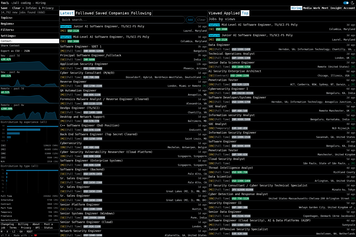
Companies (119, 13)
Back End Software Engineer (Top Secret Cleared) (99, 134)
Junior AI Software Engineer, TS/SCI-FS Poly (102, 26)
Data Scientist (220, 176)
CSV (17, 51)
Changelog (7, 224)
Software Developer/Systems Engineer (237, 97)
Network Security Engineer (80, 230)
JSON (27, 51)
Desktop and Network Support (82, 116)
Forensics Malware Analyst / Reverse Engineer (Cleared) (104, 99)
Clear (201, 19)
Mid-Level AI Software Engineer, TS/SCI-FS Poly (104, 36)
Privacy (26, 227)
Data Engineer (219, 44)
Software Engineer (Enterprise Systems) (91, 160)
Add (190, 19)
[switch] (346, 2)
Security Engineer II (224, 203)
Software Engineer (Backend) (82, 169)
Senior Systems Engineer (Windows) (87, 213)
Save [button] (5, 8)
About (36, 224)
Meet (325, 8)
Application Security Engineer (84, 64)
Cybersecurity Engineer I (228, 88)
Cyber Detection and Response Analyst (238, 194)
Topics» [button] (6, 17)
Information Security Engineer (232, 132)
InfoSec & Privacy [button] (40, 8)
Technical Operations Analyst (231, 53)
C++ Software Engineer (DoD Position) (89, 125)
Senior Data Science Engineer (231, 62)
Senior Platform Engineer (80, 204)
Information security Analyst (231, 115)
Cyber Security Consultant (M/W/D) (87, 72)
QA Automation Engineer (78, 90)
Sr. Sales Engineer (75, 178)
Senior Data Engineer (224, 211)
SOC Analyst (217, 106)
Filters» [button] (7, 29)
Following (141, 13)
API (37, 227)
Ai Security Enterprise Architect (234, 71)
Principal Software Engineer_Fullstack (90, 55)
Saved (101, 13)
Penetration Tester (223, 80)
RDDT (30, 231)
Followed (85, 13)
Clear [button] (17, 8)
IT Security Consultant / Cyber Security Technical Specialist (257, 185)
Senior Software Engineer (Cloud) (86, 222)
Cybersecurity (71, 143)
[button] (29, 41)
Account (349, 8)
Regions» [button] (7, 23)
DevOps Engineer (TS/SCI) (80, 108)
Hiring (296, 8)
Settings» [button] (8, 35)
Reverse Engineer (73, 81)
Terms (13, 227)
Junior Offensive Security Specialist (238, 229)
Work (316, 8)
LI (13, 231)
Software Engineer (222, 141)
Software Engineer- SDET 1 (80, 46)
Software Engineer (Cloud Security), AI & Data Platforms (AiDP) (259, 220)
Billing (23, 224)
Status (48, 227)
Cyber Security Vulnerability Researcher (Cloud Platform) (106, 152)
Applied (232, 13)
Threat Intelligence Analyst (230, 167)
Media (307, 8)
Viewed (215, 13)
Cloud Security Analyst (226, 159)
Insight (336, 8)
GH (21, 231)
